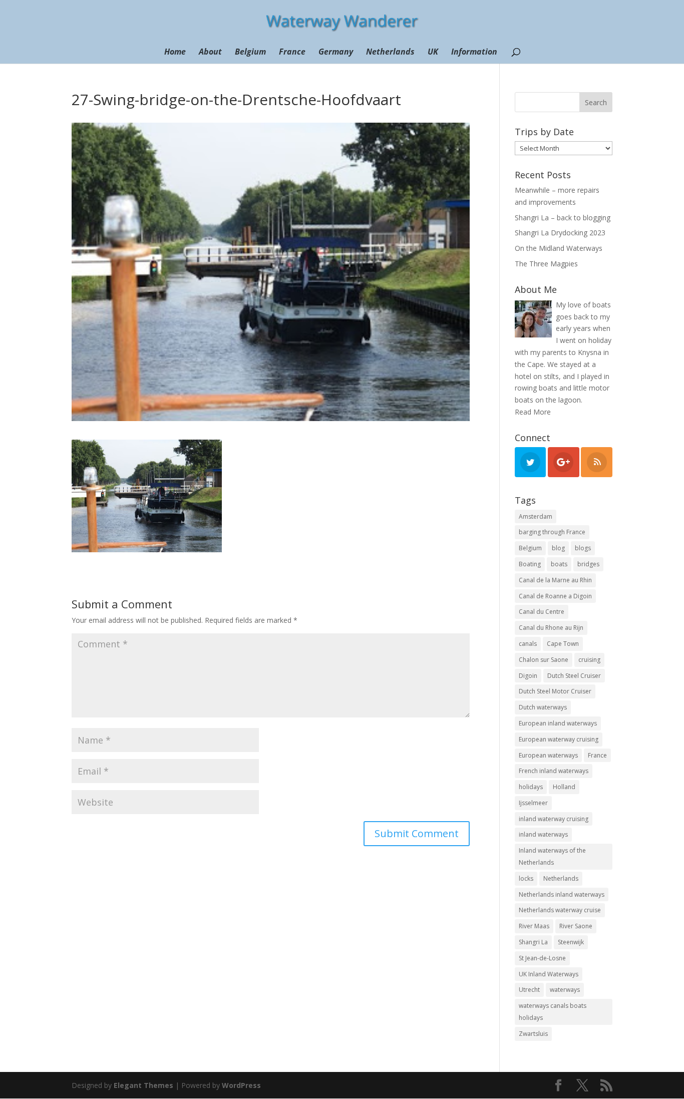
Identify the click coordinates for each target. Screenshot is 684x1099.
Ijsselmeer (533, 803)
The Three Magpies (546, 263)
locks (526, 878)
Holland (564, 787)
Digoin (528, 675)
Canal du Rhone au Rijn (551, 627)
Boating (530, 564)
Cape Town (563, 643)
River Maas (534, 926)
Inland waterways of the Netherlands (552, 856)
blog (558, 548)
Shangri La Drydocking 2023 (560, 232)
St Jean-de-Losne (542, 958)
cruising (589, 659)
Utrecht (529, 989)
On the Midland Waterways (558, 248)
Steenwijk (571, 942)
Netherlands (390, 52)
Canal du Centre (541, 611)
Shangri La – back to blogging (562, 217)
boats (559, 564)
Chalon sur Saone (543, 659)
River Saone (575, 926)
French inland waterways (553, 771)
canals (528, 643)
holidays (531, 787)
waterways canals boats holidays (552, 1011)
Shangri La (533, 942)
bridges (588, 564)
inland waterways (543, 834)
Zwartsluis (533, 1033)
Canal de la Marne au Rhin (555, 580)
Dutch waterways (543, 707)
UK (433, 52)
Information (474, 52)
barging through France (552, 532)
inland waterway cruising (553, 819)
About (210, 52)
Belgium (250, 52)
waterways (565, 989)
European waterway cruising (558, 739)
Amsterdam (535, 516)
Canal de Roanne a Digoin (555, 596)
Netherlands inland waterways (561, 894)
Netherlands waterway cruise (560, 910)
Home (175, 52)
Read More (533, 412)
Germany (335, 52)
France (292, 52)
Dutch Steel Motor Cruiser (555, 691)
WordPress (241, 1085)
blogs (583, 548)
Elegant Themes (143, 1085)
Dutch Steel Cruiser (574, 675)
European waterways (548, 755)
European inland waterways (558, 723)
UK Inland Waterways (548, 974)
